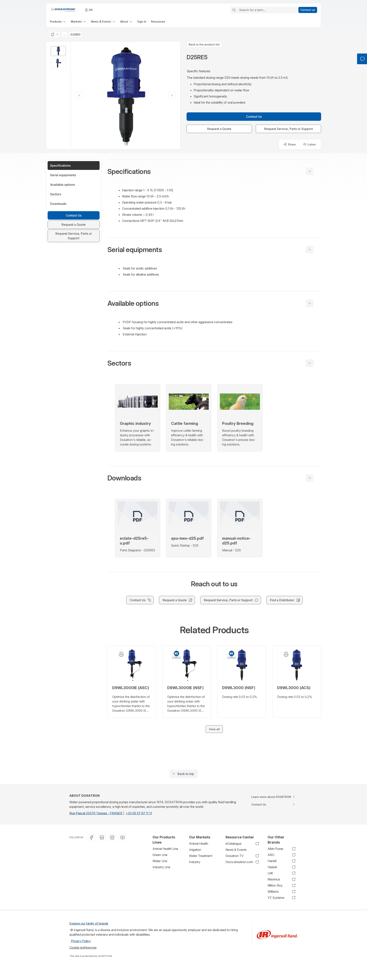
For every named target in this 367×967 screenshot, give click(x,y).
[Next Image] (172, 95)
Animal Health (198, 843)
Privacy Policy (81, 941)
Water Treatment (200, 856)
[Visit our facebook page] (91, 837)
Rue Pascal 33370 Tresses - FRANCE (96, 813)
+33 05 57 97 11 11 (139, 813)
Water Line (160, 861)
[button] (214, 171)
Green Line (160, 855)
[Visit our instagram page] (112, 837)
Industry (194, 862)
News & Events (236, 850)
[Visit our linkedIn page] (102, 837)
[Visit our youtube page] (122, 837)
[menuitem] (58, 21)
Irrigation (195, 850)
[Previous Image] (79, 95)
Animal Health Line (165, 849)
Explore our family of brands (88, 923)
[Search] (234, 9)
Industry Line (161, 867)
